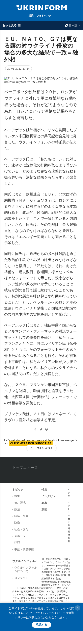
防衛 (17, 522)
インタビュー (50, 496)
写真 (44, 502)
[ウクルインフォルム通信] (41, 7)
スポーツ (20, 536)
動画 (44, 509)
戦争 (17, 496)
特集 (44, 489)
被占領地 (20, 502)
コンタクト (21, 577)
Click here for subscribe (30, 443)
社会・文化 (21, 529)
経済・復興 (21, 516)
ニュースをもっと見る (41, 448)
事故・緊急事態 (24, 549)
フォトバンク (44, 15)
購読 (31, 15)
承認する (41, 624)
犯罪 (17, 542)
